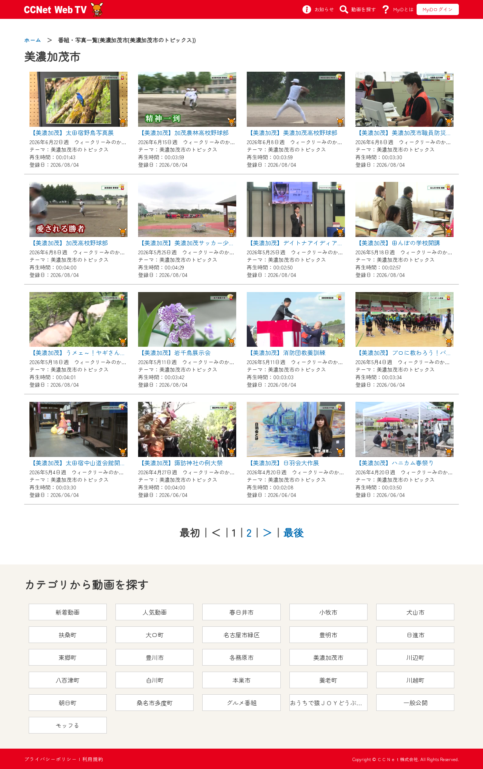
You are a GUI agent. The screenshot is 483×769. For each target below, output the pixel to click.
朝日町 (67, 702)
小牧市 (328, 612)
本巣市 (241, 679)
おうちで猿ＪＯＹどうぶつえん (329, 702)
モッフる (67, 725)
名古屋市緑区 (241, 634)
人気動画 (155, 612)
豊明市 (328, 634)
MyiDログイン (438, 9)
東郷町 (67, 657)
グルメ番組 (241, 702)
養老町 (328, 679)
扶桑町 (67, 634)
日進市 (415, 634)
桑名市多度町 (155, 702)
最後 (293, 532)
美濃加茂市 (328, 657)
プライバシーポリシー (50, 759)
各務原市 (241, 657)
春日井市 (241, 612)
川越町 (415, 679)
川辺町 (415, 657)
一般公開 (415, 702)
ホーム (32, 40)
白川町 (155, 679)
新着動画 (67, 612)
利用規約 (92, 759)
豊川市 (155, 657)
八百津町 (67, 679)
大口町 (155, 634)
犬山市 (415, 612)
